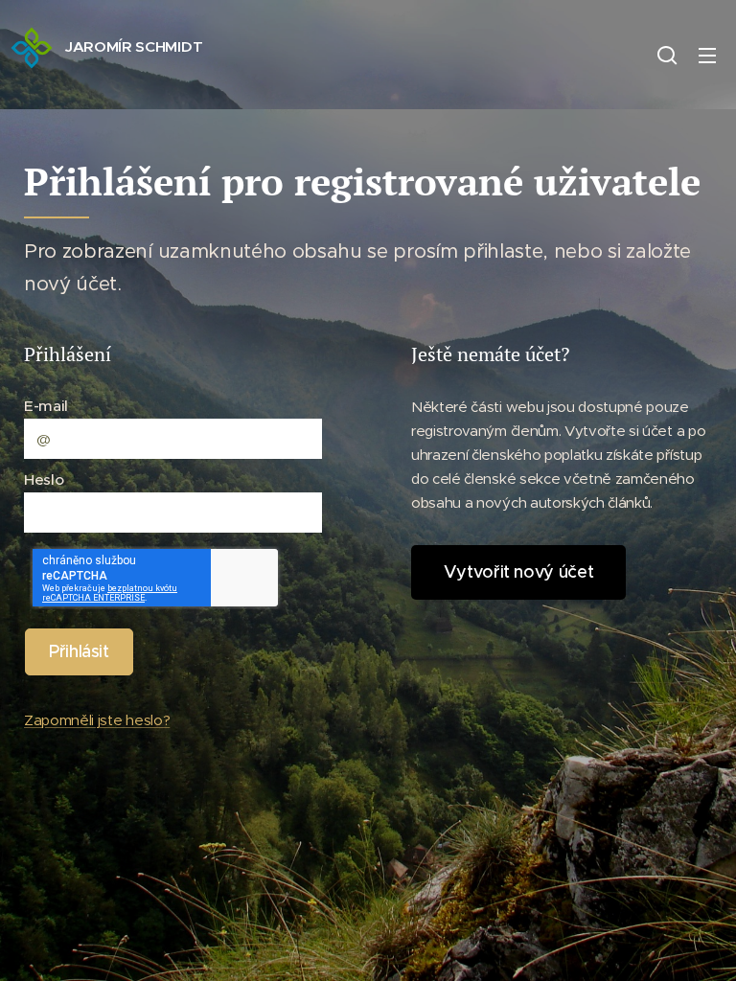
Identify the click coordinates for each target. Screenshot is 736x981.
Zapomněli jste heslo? (97, 720)
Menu (707, 54)
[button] (667, 55)
